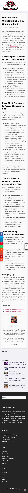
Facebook (4, 472)
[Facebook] (11, 345)
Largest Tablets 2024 (7, 441)
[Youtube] (15, 345)
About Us (4, 451)
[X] (1, 237)
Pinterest (4, 479)
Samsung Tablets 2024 (8, 439)
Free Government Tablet (8, 434)
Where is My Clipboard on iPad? (13, 311)
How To (4, 14)
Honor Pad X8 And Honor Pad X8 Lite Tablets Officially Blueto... (14, 380)
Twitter (3, 474)
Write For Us (5, 461)
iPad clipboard (14, 46)
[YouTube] (1, 256)
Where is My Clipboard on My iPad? (14, 309)
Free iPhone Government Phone (10, 436)
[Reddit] (1, 249)
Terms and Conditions (8, 458)
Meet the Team (6, 454)
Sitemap (4, 463)
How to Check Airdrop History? (17, 367)
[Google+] (1, 253)
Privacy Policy (5, 456)
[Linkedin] (1, 240)
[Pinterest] (16, 345)
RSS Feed (4, 481)
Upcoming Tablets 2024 (8, 437)
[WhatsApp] (1, 246)
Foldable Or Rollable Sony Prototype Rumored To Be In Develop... (14, 373)
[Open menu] (26, 5)
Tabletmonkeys (6, 411)
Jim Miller (6, 27)
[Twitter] (13, 345)
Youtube (4, 477)
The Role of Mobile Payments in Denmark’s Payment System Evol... (15, 386)
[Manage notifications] (25, 490)
